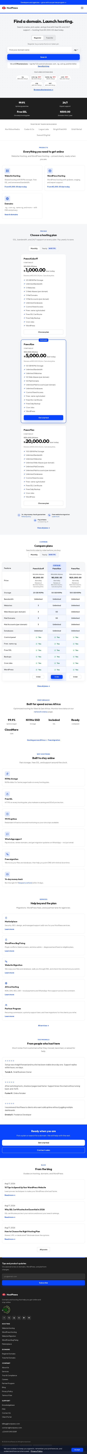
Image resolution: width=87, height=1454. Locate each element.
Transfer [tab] (49, 38)
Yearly (49, 248)
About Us (5, 1367)
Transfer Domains (8, 1358)
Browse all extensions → (43, 90)
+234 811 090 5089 (9, 1432)
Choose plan (43, 332)
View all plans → (43, 528)
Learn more (55, 516)
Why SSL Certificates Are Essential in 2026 (25, 1209)
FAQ (3, 1409)
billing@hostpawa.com (11, 1424)
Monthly (34, 248)
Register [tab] (37, 38)
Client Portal (6, 1417)
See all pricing (43, 66)
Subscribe (43, 1283)
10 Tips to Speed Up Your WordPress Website (25, 1187)
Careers (5, 1379)
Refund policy (26, 516)
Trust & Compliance (9, 1375)
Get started (44, 417)
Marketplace (7, 1344)
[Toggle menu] (82, 7)
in (19, 1318)
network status (40, 711)
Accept (77, 1450)
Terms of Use (7, 1395)
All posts (43, 1249)
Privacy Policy (7, 1391)
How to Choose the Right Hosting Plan (22, 1231)
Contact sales (43, 1150)
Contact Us (6, 1413)
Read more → (10, 1195)
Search (43, 57)
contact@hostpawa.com (12, 1428)
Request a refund (25, 883)
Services (5, 1371)
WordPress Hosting (9, 1332)
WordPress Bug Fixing (10, 1340)
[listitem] (22, 78)
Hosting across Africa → (37, 740)
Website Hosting (8, 1328)
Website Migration (9, 1336)
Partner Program (8, 1383)
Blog (4, 1387)
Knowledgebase (8, 1405)
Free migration (54, 740)
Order (38, 677)
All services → (43, 1025)
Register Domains (8, 1354)
